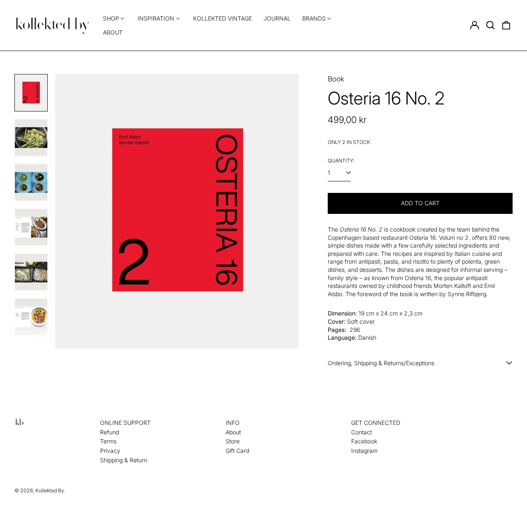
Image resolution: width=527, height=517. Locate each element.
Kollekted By (49, 490)
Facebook (364, 441)
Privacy (110, 450)
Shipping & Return (123, 460)
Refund (109, 432)
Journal (277, 18)
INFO (233, 422)
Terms (108, 441)
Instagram (364, 450)
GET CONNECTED (375, 422)
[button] (490, 25)
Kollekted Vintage (222, 18)
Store (233, 441)
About (113, 32)
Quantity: (341, 161)
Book (336, 78)
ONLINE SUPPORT (125, 422)
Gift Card (237, 450)
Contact (361, 432)
